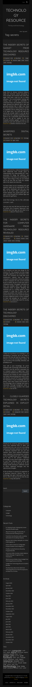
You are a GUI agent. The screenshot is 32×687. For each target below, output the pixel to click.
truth (4, 668)
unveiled (16, 668)
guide (21, 656)
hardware (23, 238)
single (4, 664)
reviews (22, 661)
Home (21, 31)
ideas (18, 657)
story (16, 664)
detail (22, 412)
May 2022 (8, 624)
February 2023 (9, 601)
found (20, 654)
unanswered (10, 668)
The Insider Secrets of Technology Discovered (16, 312)
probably (5, 659)
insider (22, 60)
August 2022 (9, 616)
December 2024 (10, 591)
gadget (19, 60)
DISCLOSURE (20, 682)
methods (22, 657)
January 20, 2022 (8, 319)
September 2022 (10, 614)
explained (26, 412)
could (23, 650)
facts (16, 654)
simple (24, 663)
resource (26, 60)
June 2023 (8, 598)
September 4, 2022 (9, 236)
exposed (11, 654)
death (4, 652)
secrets (5, 62)
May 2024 (8, 596)
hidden (14, 657)
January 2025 (9, 588)
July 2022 (8, 619)
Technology (26, 138)
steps (13, 664)
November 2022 (10, 609)
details (8, 652)
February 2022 (9, 632)
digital (14, 140)
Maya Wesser (18, 58)
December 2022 (10, 606)
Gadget (27, 58)
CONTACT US (12, 682)
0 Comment (7, 60)
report (21, 659)
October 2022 (9, 611)
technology (9, 62)
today (23, 666)
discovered (15, 60)
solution (9, 664)
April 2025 (8, 585)
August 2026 (9, 583)
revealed (9, 240)
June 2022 (8, 621)
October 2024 (9, 593)
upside (20, 668)
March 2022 (9, 629)
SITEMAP (26, 682)
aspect (9, 650)
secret (5, 663)
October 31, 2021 (8, 409)
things (18, 666)
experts (26, 652)
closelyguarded (17, 412)
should (20, 663)
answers (5, 650)
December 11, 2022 (9, 58)
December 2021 (10, 637)
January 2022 (9, 634)
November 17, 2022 (9, 138)
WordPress (12, 677)
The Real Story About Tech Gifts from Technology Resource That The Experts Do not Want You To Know (17, 569)
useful (24, 668)
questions (11, 659)
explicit (5, 414)
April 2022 (8, 627)
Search (5, 488)
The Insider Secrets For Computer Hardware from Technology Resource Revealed (16, 226)
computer (18, 238)
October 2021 (9, 642)
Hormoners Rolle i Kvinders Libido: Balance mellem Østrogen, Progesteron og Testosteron (17, 554)
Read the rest (7, 123)
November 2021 (10, 640)
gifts (12, 656)
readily (16, 659)
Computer (26, 236)
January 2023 (9, 603)
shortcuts (14, 662)
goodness (17, 655)
